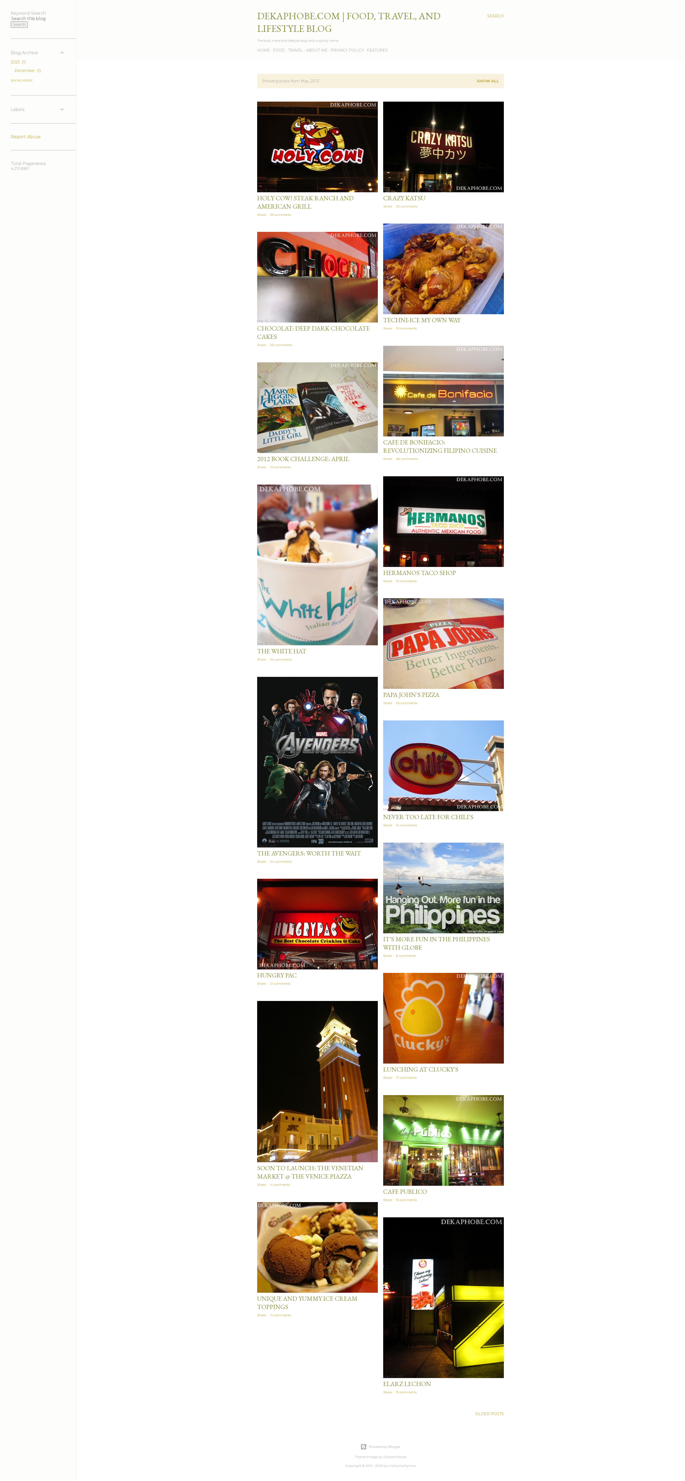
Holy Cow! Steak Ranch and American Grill (305, 202)
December (27, 70)
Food (279, 50)
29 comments (406, 206)
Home (263, 50)
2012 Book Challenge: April (303, 459)
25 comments (280, 215)
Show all (488, 81)
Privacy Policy (347, 50)
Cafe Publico (405, 1191)
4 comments (280, 1185)
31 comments (406, 581)
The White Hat (281, 651)
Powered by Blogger (385, 1447)
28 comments (407, 459)
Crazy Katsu (404, 198)
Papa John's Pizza (411, 694)
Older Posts (489, 1413)
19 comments (406, 1392)
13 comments (406, 328)
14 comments (406, 825)
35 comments (406, 703)
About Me (317, 50)
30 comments (281, 345)
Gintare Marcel (394, 1457)
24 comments (281, 659)
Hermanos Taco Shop (419, 573)
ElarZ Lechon (407, 1384)
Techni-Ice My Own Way (422, 320)
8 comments (406, 956)
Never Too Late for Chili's (428, 817)
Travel (295, 50)
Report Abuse (26, 136)
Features (377, 50)
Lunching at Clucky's (420, 1069)
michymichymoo (402, 1466)
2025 (18, 62)
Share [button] (261, 215)
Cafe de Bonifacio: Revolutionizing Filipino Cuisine (440, 446)
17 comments (406, 1078)
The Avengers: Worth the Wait (309, 853)
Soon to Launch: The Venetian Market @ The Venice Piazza (310, 1172)
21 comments (280, 467)
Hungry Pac (277, 975)
